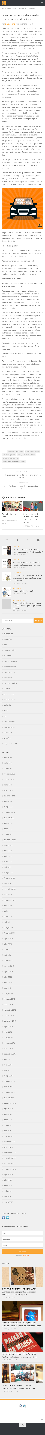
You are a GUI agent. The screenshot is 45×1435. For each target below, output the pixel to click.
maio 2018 (8, 1032)
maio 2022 (8, 862)
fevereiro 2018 (9, 1043)
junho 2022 (8, 856)
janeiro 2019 (8, 1004)
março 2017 (8, 1076)
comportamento (19, 9)
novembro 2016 (10, 1092)
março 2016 (8, 1136)
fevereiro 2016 (9, 1142)
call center (7, 656)
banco (6, 645)
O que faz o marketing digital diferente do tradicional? (22, 1326)
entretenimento (10, 700)
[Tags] (38, 540)
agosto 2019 (8, 971)
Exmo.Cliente (10, 24)
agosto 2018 (8, 1026)
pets (5, 716)
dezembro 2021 (10, 889)
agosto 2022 (8, 845)
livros (6, 711)
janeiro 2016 (8, 1147)
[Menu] (42, 3)
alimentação (8, 634)
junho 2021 (8, 911)
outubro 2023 (9, 818)
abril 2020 (7, 955)
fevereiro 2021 (9, 933)
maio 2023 (8, 834)
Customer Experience (9, 455)
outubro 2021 (9, 895)
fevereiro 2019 (9, 999)
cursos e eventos (10, 683)
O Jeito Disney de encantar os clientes (14, 461)
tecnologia (8, 733)
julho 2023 (8, 823)
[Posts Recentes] (7, 540)
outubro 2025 (9, 779)
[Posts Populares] (17, 540)
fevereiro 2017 (9, 1081)
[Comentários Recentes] (28, 540)
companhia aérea (10, 661)
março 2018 (8, 1037)
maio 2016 (8, 1125)
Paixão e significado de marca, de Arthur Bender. (20, 1357)
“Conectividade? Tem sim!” (23, 591)
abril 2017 (7, 1070)
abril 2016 (7, 1131)
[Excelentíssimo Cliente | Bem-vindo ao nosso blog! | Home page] (4, 3)
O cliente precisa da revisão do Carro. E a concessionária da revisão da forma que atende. (27, 578)
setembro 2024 (10, 796)
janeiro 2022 (8, 884)
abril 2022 (7, 867)
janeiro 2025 (8, 790)
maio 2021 (8, 917)
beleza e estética (10, 650)
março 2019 (8, 993)
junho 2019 (8, 982)
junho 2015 (8, 1186)
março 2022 (8, 873)
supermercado (9, 727)
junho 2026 (8, 763)
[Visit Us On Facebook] (4, 1219)
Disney (20, 455)
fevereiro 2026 (9, 774)
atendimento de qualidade (15, 451)
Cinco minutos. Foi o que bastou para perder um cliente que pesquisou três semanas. (27, 605)
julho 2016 (8, 1114)
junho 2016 (8, 1120)
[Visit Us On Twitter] (8, 1219)
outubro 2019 (9, 966)
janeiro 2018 (8, 1048)
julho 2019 (8, 977)
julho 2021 (8, 906)
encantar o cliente (29, 455)
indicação (7, 705)
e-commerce (9, 694)
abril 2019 (7, 988)
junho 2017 (8, 1059)
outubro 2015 (9, 1164)
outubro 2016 (9, 1098)
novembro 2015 (10, 1158)
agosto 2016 (8, 1109)
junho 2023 (8, 829)
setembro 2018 (10, 1021)
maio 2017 (8, 1065)
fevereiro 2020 (9, 960)
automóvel (6, 9)
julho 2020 (8, 944)
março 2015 (8, 1202)
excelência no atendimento (10, 458)
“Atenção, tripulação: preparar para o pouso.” (19, 1388)
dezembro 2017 (10, 1054)
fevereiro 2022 (9, 878)
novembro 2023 (10, 812)
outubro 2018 (9, 1015)
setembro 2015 (10, 1169)
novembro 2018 (10, 1010)
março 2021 (8, 928)
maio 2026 (8, 768)
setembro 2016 (10, 1103)
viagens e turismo (10, 744)
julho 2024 (8, 801)
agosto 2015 (8, 1175)
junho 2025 (8, 785)
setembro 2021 (10, 900)
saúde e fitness (9, 722)
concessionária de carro (32, 451)
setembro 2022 (10, 840)
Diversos (31, 9)
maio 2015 (8, 1191)
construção (8, 678)
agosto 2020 (8, 939)
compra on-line (9, 672)
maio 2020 (8, 950)
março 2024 (8, 807)
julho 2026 (8, 757)
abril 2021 (7, 922)
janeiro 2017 (8, 1087)
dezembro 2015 (10, 1153)
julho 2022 (8, 851)
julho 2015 (8, 1180)
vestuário (7, 738)
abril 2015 (7, 1197)
